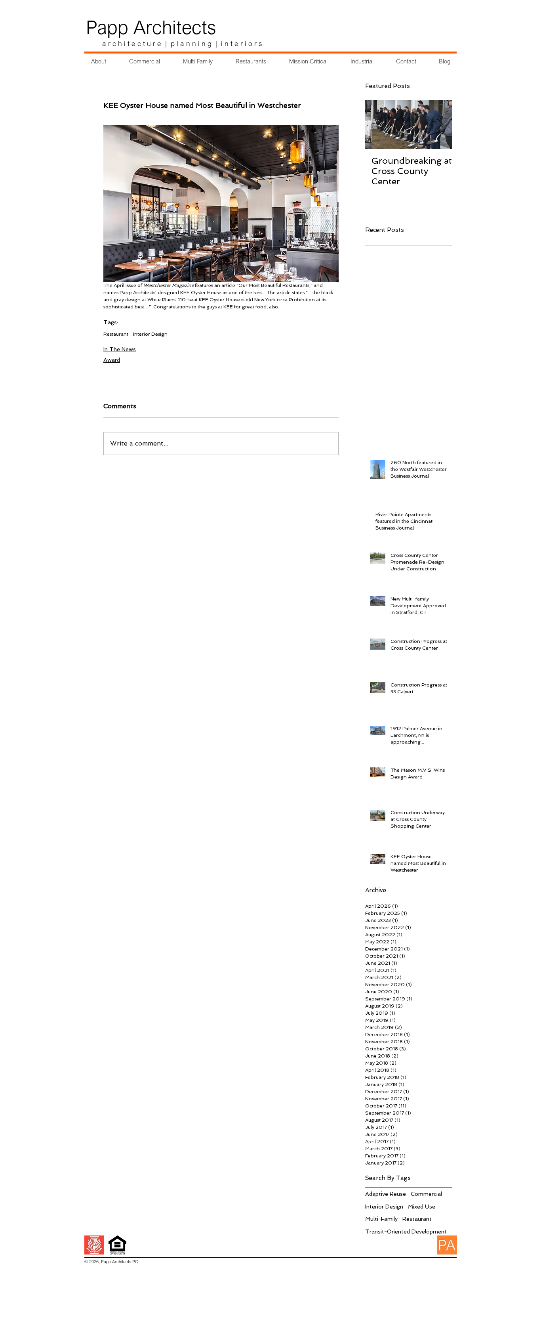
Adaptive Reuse (385, 1194)
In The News (119, 349)
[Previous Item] (377, 125)
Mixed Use (421, 1206)
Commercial (426, 1194)
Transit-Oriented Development (406, 1231)
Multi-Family (381, 1219)
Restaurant (115, 334)
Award (111, 360)
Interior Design (150, 334)
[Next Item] (439, 125)
